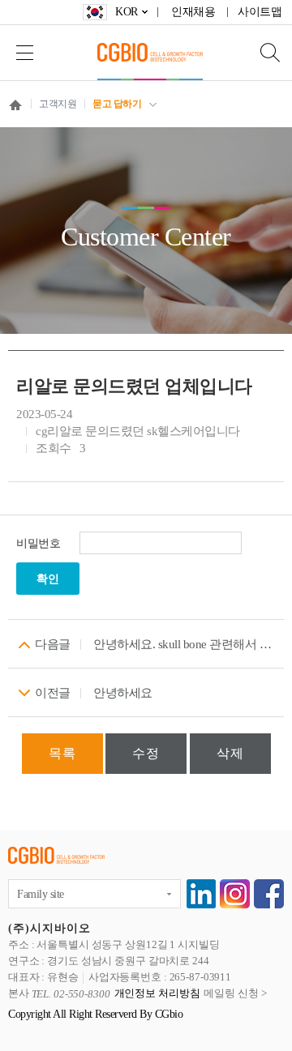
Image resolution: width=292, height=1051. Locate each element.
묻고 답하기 (116, 103)
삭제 (230, 753)
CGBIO (150, 52)
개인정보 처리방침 (157, 994)
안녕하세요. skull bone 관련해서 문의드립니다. (184, 644)
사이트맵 (259, 12)
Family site (40, 894)
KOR (126, 12)
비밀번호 (38, 543)
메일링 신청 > (235, 994)
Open (259, 52)
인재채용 (193, 12)
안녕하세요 (122, 692)
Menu (24, 52)
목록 (62, 753)
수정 (146, 753)
